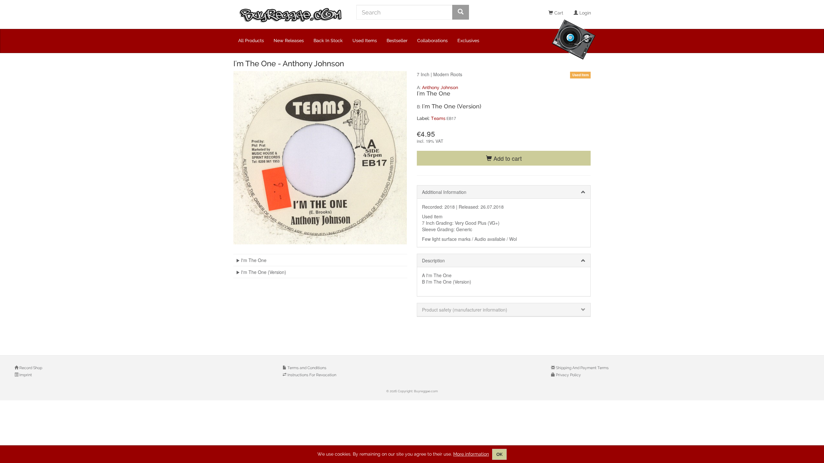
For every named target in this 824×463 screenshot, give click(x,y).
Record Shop (30, 368)
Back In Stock (328, 40)
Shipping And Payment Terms (582, 368)
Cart (558, 12)
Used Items (364, 40)
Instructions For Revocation (311, 375)
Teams (438, 118)
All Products (251, 40)
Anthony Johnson (440, 87)
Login (584, 12)
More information (471, 454)
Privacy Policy (568, 375)
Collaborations (432, 40)
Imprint (25, 375)
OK (499, 454)
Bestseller (397, 40)
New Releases (289, 40)
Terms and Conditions (306, 368)
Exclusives (468, 40)
